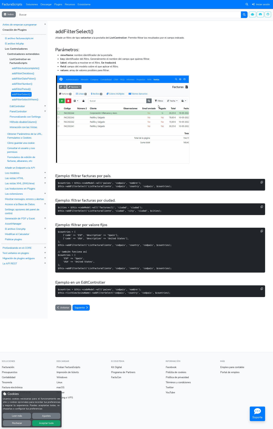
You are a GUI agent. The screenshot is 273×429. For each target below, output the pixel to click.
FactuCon (116, 377)
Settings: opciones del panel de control (22, 211)
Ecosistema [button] (84, 4)
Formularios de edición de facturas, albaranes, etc (21, 159)
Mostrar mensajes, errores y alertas (24, 199)
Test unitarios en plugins (16, 253)
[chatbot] (252, 14)
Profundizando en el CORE (17, 248)
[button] (24, 139)
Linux (59, 382)
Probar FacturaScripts (68, 367)
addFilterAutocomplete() (25, 68)
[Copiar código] (261, 182)
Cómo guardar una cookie (21, 143)
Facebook (171, 367)
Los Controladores (16, 49)
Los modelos (12, 173)
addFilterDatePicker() (24, 78)
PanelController (18, 111)
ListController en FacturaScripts (20, 61)
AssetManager (13, 223)
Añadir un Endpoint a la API (20, 168)
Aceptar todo (46, 423)
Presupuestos (9, 372)
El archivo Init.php (14, 43)
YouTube (170, 392)
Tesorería (7, 382)
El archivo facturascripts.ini (19, 38)
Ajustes (46, 416)
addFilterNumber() (22, 84)
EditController (17, 106)
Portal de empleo (230, 372)
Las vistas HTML (14, 178)
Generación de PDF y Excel (20, 218)
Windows (62, 377)
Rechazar (17, 423)
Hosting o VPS (65, 397)
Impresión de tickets (68, 372)
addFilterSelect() (21, 94)
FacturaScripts (12, 4)
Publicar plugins (13, 239)
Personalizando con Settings (25, 117)
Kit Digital (116, 367)
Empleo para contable (232, 367)
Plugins (58, 4)
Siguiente (80, 307)
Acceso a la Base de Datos (20, 204)
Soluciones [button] (32, 4)
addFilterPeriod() (21, 89)
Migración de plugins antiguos (19, 258)
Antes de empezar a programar (20, 24)
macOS (60, 387)
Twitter (170, 387)
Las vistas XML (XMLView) (20, 183)
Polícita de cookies (176, 372)
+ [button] (45, 24)
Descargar (46, 4)
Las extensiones (14, 194)
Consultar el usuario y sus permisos (21, 150)
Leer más (17, 416)
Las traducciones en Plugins (20, 188)
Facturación (8, 367)
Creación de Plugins (15, 30)
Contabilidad (8, 377)
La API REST (10, 263)
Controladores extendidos (23, 54)
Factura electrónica (12, 387)
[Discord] (260, 14)
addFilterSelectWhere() (25, 99)
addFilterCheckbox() (23, 73)
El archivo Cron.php (15, 229)
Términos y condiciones (178, 382)
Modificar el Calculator (17, 234)
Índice (10, 14)
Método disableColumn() (23, 122)
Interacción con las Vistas (23, 127)
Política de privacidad (177, 377)
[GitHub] (268, 14)
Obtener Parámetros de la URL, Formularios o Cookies (24, 136)
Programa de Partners (123, 372)
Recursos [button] (70, 4)
